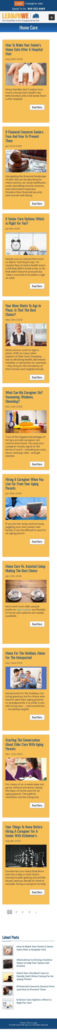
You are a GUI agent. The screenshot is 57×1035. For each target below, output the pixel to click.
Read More (37, 107)
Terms (29, 1023)
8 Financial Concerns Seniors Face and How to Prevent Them (35, 988)
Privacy (23, 1023)
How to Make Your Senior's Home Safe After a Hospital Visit (35, 948)
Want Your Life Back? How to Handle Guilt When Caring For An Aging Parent (35, 976)
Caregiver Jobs (34, 3)
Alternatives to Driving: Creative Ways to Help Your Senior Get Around (34, 962)
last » (44, 912)
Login (19, 3)
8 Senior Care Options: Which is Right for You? (34, 1001)
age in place (24, 609)
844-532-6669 (36, 8)
